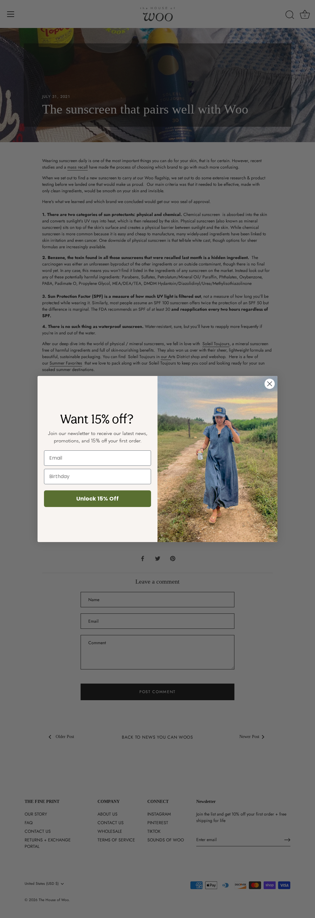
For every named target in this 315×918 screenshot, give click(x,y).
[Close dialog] (269, 383)
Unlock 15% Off (97, 498)
